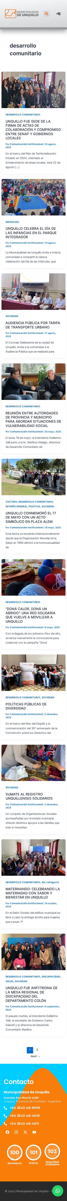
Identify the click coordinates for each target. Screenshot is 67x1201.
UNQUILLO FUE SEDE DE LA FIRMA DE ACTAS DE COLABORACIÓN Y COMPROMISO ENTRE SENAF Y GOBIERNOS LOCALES (33, 129)
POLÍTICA (34, 506)
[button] (46, 14)
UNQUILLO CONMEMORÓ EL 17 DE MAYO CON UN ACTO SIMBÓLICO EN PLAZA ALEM (31, 517)
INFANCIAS (12, 222)
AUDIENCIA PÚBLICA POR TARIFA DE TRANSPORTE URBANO (33, 325)
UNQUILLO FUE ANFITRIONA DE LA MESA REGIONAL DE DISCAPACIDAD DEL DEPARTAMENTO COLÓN (32, 994)
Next (35, 1056)
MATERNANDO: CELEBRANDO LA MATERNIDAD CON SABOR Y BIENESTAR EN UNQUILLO (33, 893)
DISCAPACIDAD (51, 976)
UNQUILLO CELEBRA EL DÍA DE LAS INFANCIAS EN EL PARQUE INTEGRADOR (31, 232)
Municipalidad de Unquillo (27, 1092)
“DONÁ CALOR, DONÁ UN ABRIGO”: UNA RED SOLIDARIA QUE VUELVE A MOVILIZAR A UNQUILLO (30, 615)
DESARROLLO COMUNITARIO (23, 114)
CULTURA (11, 501)
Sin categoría (50, 882)
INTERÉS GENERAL (16, 506)
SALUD (9, 981)
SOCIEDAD (12, 316)
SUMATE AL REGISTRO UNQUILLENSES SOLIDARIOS (29, 796)
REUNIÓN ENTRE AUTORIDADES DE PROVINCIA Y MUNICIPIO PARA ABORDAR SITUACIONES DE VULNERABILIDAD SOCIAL (33, 419)
